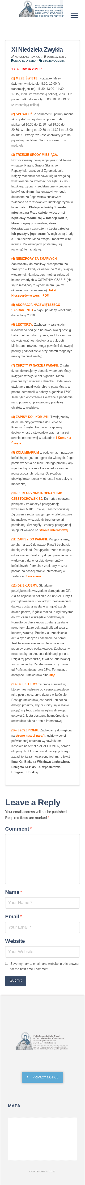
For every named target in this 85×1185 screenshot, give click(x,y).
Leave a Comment (54, 60)
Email (13, 917)
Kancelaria (33, 576)
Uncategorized (24, 60)
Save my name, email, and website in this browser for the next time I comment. (44, 966)
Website (15, 941)
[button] (75, 15)
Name (13, 892)
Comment (18, 829)
